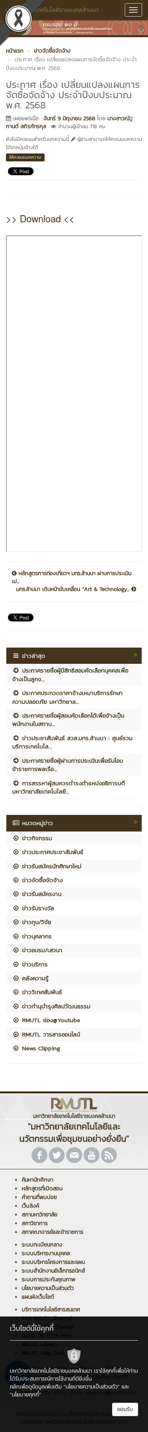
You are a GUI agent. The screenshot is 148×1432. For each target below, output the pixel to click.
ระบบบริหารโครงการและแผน (53, 1262)
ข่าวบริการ (34, 964)
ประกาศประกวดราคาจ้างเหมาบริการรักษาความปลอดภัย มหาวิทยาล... (67, 697)
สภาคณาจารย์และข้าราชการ (52, 1232)
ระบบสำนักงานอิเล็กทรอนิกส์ (53, 1271)
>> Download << (40, 218)
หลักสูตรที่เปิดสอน (42, 1188)
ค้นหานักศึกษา (37, 1180)
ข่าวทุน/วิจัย (35, 921)
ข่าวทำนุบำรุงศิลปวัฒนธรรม (55, 1006)
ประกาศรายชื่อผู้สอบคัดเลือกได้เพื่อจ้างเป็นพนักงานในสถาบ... (68, 719)
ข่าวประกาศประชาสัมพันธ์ (51, 851)
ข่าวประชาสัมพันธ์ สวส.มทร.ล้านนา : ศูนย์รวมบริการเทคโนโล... (72, 742)
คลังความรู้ (34, 978)
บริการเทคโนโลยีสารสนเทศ (51, 1309)
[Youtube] (91, 1155)
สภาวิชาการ (35, 1223)
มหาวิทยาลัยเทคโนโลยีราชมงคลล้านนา (52, 9)
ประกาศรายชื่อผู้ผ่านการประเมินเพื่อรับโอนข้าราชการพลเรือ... (67, 764)
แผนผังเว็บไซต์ (38, 1297)
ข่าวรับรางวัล (37, 908)
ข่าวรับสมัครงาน (41, 893)
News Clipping (40, 1048)
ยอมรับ (125, 1409)
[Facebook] (39, 1155)
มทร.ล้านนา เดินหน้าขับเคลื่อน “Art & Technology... (73, 589)
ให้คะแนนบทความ (25, 157)
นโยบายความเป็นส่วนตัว (48, 1288)
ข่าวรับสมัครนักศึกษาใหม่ (50, 866)
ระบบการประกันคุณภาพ (48, 1279)
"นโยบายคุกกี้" (25, 1394)
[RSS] (109, 1155)
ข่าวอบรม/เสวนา (41, 950)
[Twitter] (57, 1155)
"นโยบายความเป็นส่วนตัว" (92, 1387)
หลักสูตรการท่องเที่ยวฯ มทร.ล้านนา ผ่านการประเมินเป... (71, 577)
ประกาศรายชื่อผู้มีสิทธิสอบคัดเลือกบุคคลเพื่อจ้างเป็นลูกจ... (70, 674)
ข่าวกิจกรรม (36, 838)
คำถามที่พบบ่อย (39, 1197)
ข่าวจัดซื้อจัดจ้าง (41, 880)
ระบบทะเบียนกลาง (42, 1245)
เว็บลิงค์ (30, 1206)
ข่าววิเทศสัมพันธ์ (41, 991)
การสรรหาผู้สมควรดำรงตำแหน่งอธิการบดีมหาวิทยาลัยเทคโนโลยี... (68, 787)
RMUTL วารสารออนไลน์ (50, 1034)
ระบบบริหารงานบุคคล (46, 1253)
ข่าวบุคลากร (36, 936)
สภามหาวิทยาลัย (39, 1214)
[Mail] (74, 1155)
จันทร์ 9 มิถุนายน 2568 (69, 118)
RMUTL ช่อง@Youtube (50, 1020)
